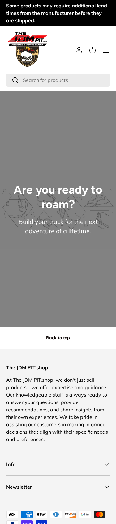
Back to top (58, 338)
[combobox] (58, 80)
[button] (92, 50)
